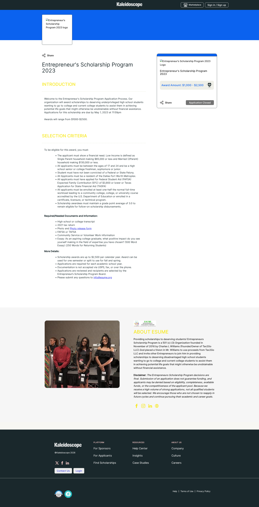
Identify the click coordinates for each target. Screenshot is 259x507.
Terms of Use (186, 491)
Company (177, 448)
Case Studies (140, 462)
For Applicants (103, 455)
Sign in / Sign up (216, 4)
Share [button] (50, 55)
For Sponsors (102, 448)
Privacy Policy (203, 491)
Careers (176, 462)
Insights (137, 455)
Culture (176, 455)
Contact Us (63, 470)
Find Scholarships (105, 462)
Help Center (140, 448)
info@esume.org (103, 277)
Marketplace (195, 4)
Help (175, 491)
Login (79, 470)
